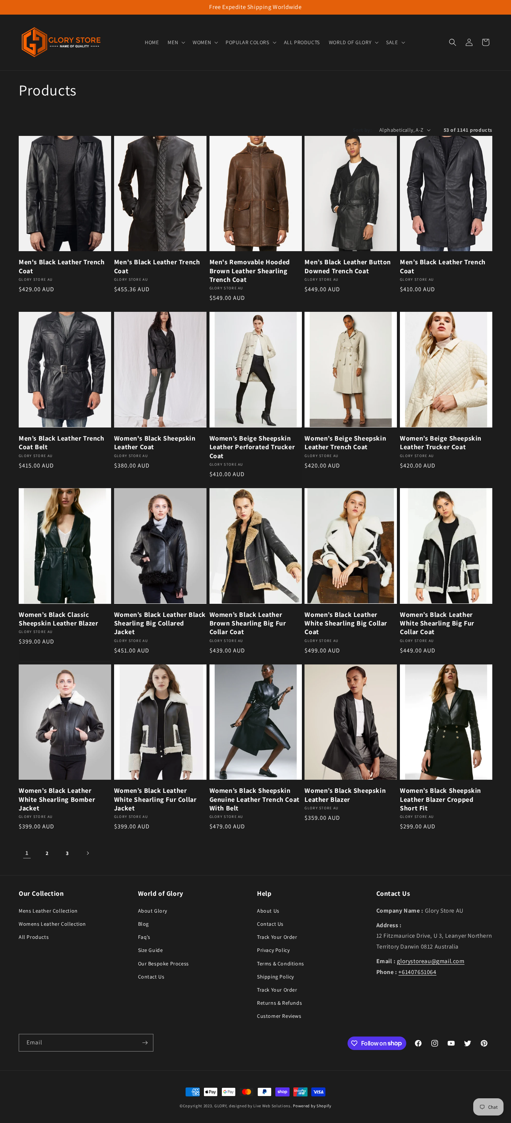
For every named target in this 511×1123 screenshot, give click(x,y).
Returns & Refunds (279, 1002)
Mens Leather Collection (48, 910)
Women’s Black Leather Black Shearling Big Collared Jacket (160, 623)
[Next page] (87, 853)
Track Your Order (277, 936)
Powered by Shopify (312, 1105)
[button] (175, 42)
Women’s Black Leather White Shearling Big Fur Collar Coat (437, 623)
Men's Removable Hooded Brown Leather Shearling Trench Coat (249, 271)
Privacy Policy (273, 949)
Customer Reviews (279, 1015)
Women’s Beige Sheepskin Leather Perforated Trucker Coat (252, 447)
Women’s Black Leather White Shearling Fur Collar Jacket (155, 799)
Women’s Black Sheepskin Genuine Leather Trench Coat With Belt (254, 799)
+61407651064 (417, 972)
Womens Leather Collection (52, 923)
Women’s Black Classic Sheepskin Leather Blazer (58, 618)
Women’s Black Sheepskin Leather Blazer (345, 794)
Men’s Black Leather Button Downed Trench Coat (348, 266)
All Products (34, 936)
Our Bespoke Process (163, 963)
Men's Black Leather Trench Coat (62, 266)
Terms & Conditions (280, 963)
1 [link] (27, 853)
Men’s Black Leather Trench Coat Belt (61, 442)
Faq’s (144, 936)
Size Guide (150, 949)
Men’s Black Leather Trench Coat (443, 266)
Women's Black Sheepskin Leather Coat (155, 442)
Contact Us (151, 976)
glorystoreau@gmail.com (430, 961)
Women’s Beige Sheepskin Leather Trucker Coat (440, 442)
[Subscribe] (145, 1043)
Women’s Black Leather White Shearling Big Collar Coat (346, 623)
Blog (143, 923)
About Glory (153, 910)
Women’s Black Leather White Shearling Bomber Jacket (57, 799)
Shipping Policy (275, 976)
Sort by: (362, 130)
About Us (268, 910)
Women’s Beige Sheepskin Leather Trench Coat (345, 442)
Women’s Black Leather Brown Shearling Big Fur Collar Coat (247, 623)
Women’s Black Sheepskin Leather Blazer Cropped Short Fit (440, 799)
